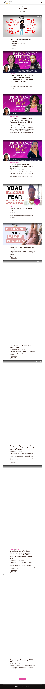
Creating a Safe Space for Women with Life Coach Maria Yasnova (21, 166)
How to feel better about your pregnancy (21, 40)
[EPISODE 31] (22, 104)
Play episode (14, 48)
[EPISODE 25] (22, 506)
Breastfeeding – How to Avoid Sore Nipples (21, 347)
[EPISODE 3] (22, 194)
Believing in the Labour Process (22, 247)
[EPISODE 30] (22, 150)
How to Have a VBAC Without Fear (21, 209)
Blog (11, 658)
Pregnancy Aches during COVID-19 (22, 661)
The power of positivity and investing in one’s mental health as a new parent (22, 448)
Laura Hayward (13, 663)
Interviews (12, 73)
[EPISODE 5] (22, 25)
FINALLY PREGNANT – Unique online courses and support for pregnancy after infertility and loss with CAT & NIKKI (21, 78)
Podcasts (18, 73)
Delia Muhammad (14, 82)
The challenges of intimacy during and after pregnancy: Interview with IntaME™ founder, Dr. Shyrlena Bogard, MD (21, 554)
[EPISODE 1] (22, 301)
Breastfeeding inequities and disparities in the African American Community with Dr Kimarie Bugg (21, 121)
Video (11, 37)
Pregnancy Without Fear (15, 43)
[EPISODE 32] (22, 61)
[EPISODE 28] (22, 401)
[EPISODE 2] (22, 233)
